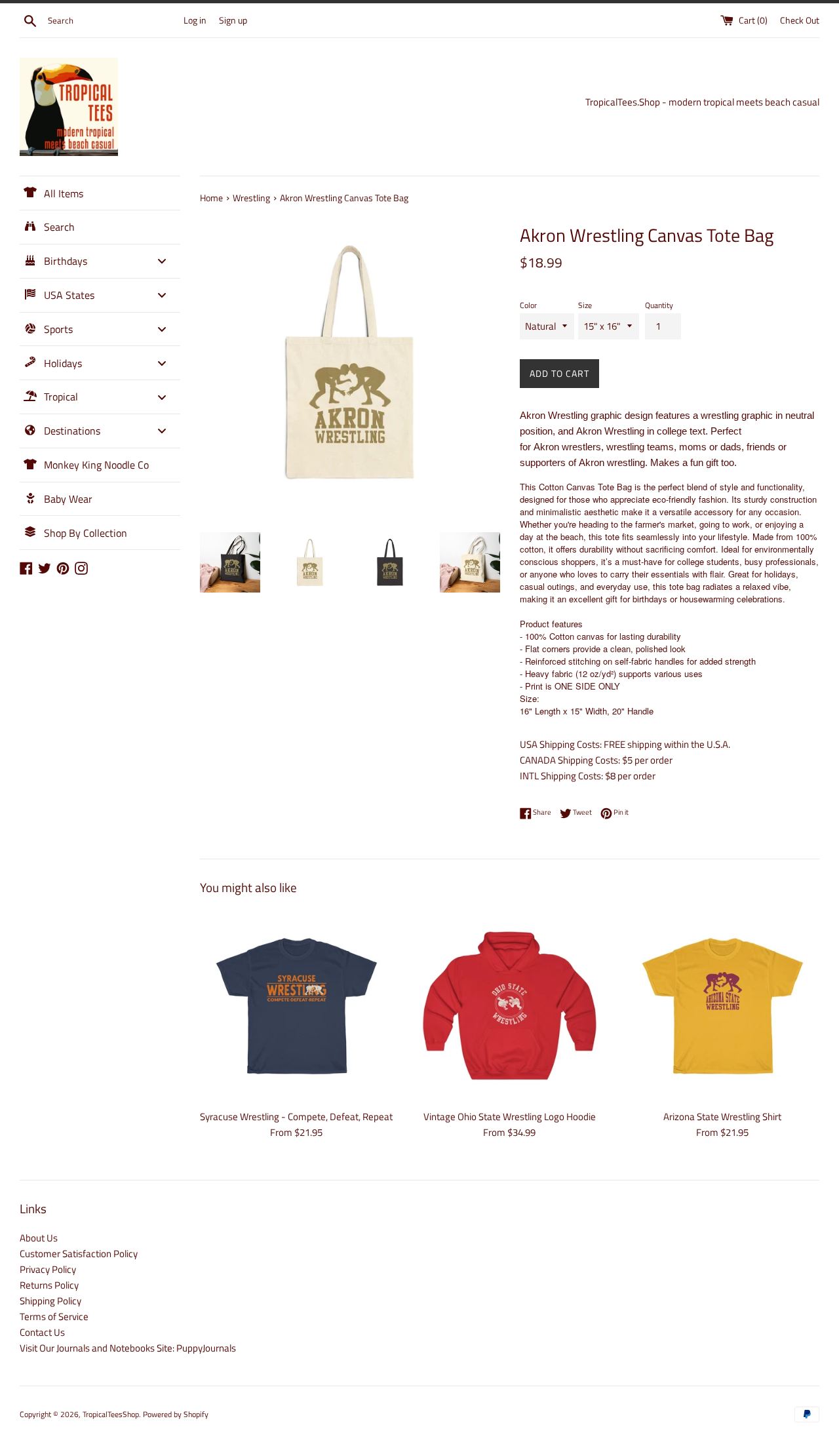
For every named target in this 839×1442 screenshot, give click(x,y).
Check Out (799, 20)
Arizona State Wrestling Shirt (722, 1116)
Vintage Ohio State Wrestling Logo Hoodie (509, 1116)
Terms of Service (54, 1316)
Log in (195, 20)
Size (585, 305)
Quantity (659, 305)
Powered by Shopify (175, 1414)
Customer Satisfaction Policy (79, 1253)
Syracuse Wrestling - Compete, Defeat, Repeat (296, 1116)
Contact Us (42, 1332)
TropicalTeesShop (111, 1414)
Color (528, 305)
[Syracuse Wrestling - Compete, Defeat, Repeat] (296, 1005)
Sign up (233, 20)
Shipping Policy (50, 1300)
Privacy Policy (48, 1269)
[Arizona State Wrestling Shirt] (722, 1005)
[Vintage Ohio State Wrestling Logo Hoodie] (509, 1005)
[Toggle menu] (161, 261)
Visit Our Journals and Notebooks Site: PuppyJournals (128, 1347)
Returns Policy (49, 1285)
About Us (39, 1237)
